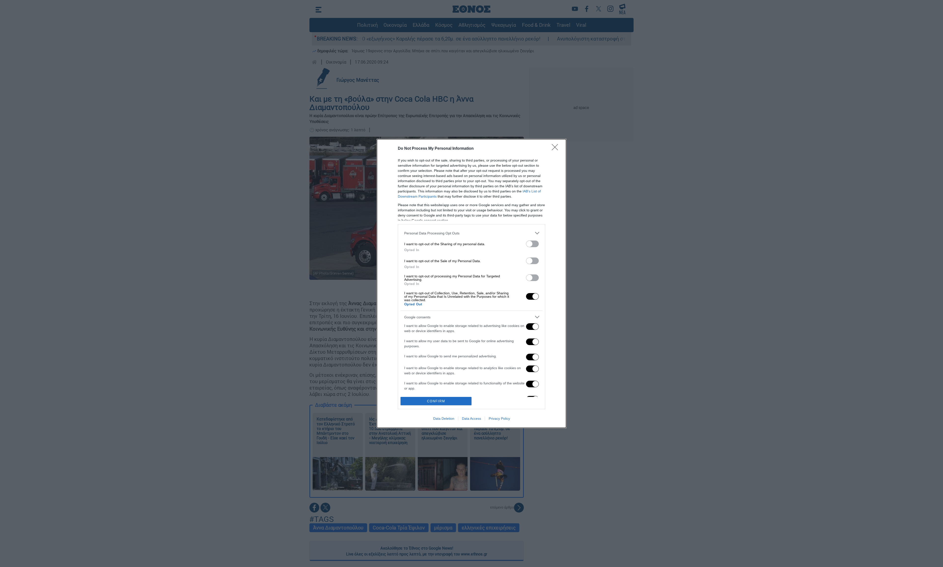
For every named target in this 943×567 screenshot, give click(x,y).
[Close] (556, 148)
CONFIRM (436, 401)
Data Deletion (443, 418)
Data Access (471, 418)
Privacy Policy (499, 418)
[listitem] (471, 233)
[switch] (532, 244)
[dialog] (471, 283)
